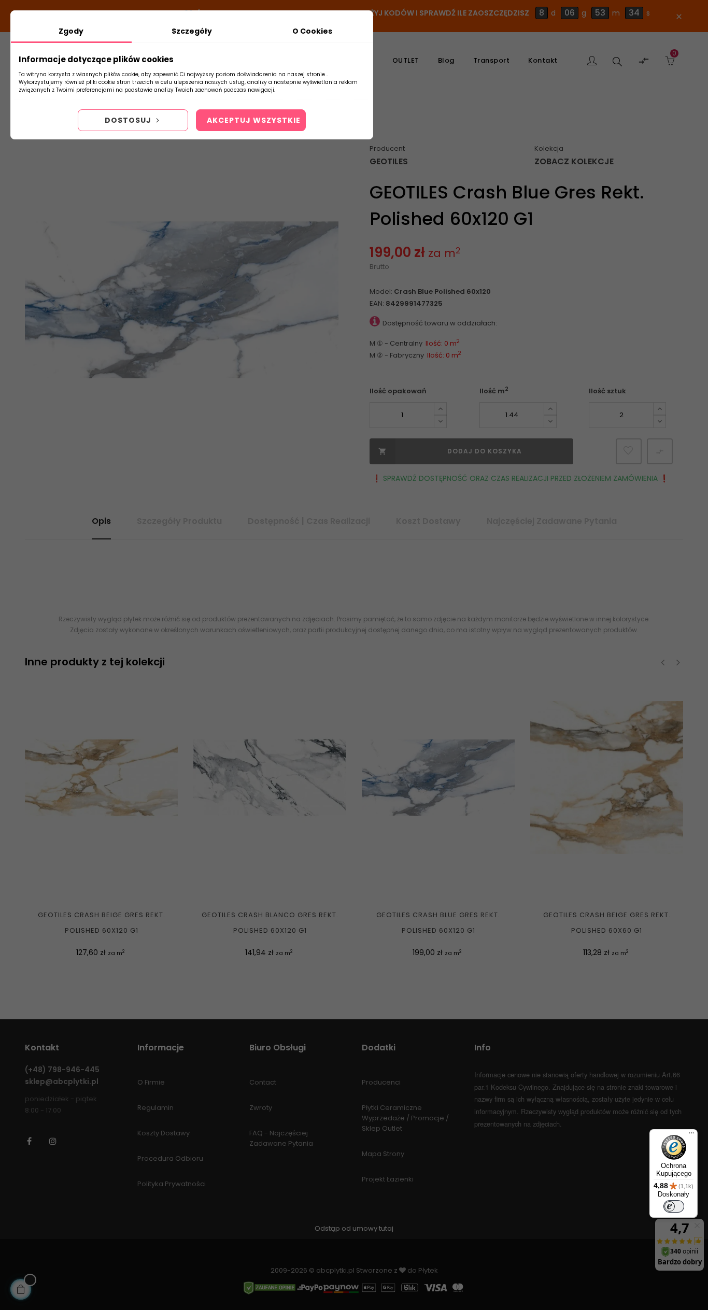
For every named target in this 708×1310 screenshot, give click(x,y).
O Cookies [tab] (312, 31)
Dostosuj (129, 120)
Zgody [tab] (71, 31)
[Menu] (691, 1135)
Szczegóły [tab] (192, 31)
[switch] (673, 1206)
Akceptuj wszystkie (254, 120)
